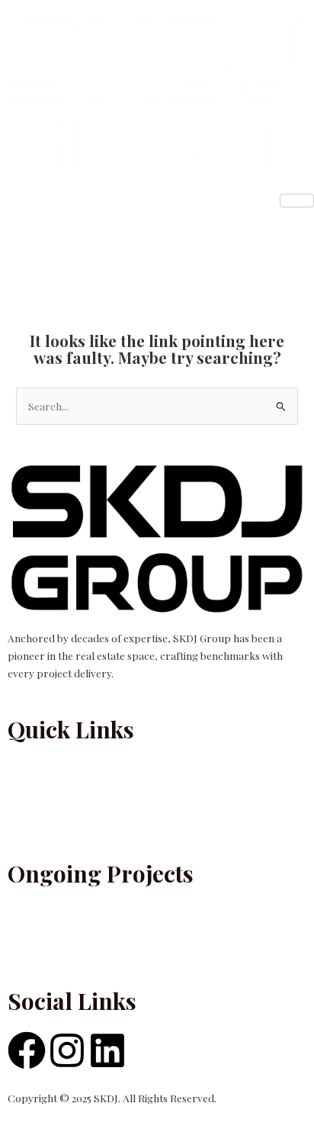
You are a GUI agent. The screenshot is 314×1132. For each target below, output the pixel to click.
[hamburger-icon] (297, 200)
